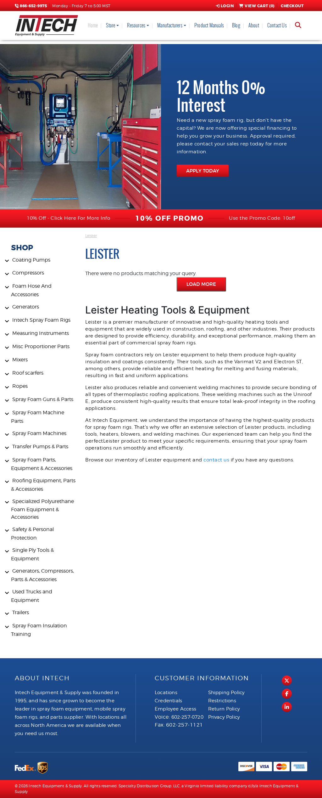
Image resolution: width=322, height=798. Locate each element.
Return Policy (224, 709)
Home (93, 25)
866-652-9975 (33, 5)
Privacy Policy (224, 717)
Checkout (292, 5)
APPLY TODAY (202, 171)
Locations (166, 692)
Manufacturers (169, 25)
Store (110, 25)
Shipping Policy (226, 692)
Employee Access (175, 709)
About (253, 25)
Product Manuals (209, 25)
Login (227, 5)
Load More (201, 284)
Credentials (168, 701)
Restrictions (222, 701)
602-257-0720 (187, 717)
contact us (216, 460)
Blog (236, 25)
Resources (136, 25)
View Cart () (260, 5)
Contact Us (277, 25)
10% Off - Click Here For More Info (68, 218)
